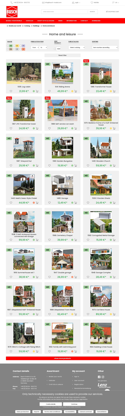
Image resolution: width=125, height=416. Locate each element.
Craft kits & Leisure (45, 21)
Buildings (36, 26)
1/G (11, 49)
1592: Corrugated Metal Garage (101, 235)
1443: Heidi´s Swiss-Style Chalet (24, 198)
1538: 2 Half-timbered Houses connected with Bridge (24, 235)
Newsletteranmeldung (82, 388)
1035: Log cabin (24, 87)
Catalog (27, 26)
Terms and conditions (52, 412)
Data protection (23, 412)
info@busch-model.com (53, 3)
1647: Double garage (62, 272)
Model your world (14, 21)
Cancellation (102, 412)
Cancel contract (86, 412)
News (60, 21)
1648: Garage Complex (101, 272)
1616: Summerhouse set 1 (24, 272)
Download (96, 21)
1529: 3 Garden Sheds (101, 198)
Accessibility (70, 412)
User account (79, 380)
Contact (84, 21)
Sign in (76, 377)
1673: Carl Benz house (101, 310)
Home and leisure (49, 26)
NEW (58, 49)
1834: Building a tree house (101, 347)
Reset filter (62, 55)
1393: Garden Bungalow (62, 161)
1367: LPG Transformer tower (24, 124)
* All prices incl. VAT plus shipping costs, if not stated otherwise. (62, 407)
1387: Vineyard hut (24, 161)
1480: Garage (62, 198)
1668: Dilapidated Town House (62, 310)
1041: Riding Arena (62, 87)
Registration (78, 384)
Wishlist (96, 3)
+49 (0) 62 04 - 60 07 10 (22, 3)
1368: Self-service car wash (62, 124)
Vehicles (29, 21)
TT (23, 46)
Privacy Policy (68, 399)
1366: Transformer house (101, 87)
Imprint (36, 412)
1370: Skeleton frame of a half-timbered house (101, 124)
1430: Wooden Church (101, 161)
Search (92, 11)
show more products (62, 358)
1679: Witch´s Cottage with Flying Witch (24, 347)
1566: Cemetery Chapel (62, 235)
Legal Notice (83, 399)
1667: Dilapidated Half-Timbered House (24, 310)
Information (71, 21)
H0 (11, 46)
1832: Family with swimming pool (62, 347)
